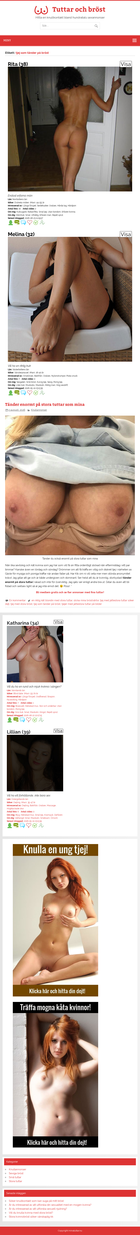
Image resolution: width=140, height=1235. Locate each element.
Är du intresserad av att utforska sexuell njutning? (38, 1208)
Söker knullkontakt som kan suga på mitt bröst (36, 1200)
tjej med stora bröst (21, 604)
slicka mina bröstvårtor (86, 600)
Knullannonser (39, 410)
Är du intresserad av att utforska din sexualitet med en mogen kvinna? (50, 1204)
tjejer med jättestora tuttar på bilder (82, 604)
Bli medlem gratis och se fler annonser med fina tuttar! (70, 592)
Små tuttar (15, 1177)
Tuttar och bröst (79, 9)
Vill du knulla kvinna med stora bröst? (31, 1212)
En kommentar (17, 600)
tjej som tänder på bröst (47, 604)
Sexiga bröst (16, 1173)
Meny (7, 40)
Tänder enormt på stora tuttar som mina (45, 404)
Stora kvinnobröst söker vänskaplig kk (31, 1216)
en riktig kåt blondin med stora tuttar (52, 600)
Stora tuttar (15, 1181)
